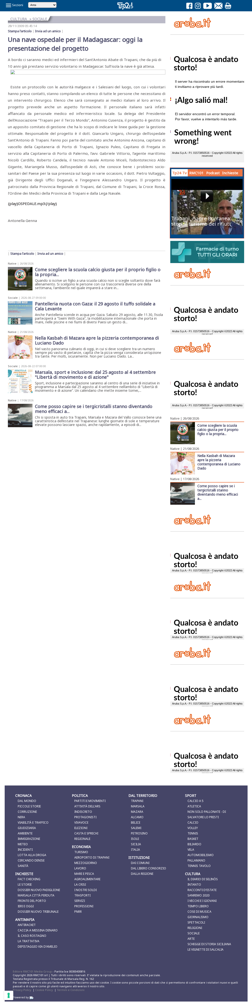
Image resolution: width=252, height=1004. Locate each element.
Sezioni (17, 5)
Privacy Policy (22, 990)
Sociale (13, 297)
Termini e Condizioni (70, 990)
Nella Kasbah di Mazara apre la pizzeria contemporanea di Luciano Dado (218, 461)
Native (12, 263)
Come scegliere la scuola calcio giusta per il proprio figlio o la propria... (217, 429)
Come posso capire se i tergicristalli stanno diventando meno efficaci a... (217, 492)
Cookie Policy (44, 990)
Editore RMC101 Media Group (33, 971)
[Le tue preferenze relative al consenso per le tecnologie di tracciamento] (8, 995)
